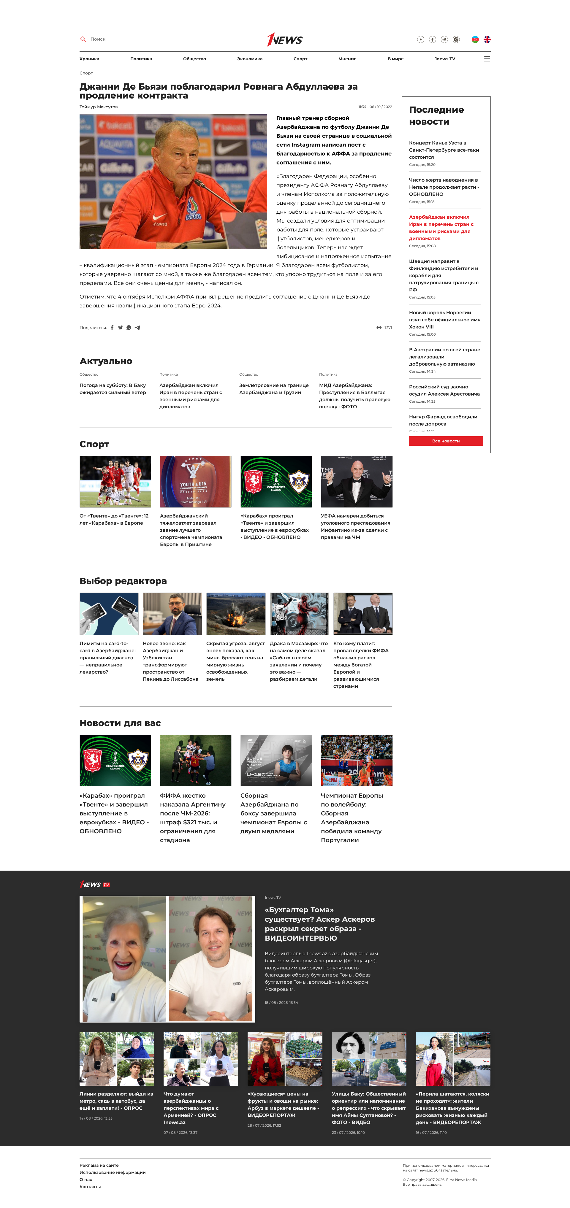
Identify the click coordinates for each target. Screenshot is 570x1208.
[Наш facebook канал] (432, 39)
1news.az (425, 1170)
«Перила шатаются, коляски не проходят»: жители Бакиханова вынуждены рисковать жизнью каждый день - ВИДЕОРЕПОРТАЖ (452, 1108)
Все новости (446, 441)
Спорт (300, 59)
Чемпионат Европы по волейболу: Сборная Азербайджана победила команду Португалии (352, 818)
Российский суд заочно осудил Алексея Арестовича (444, 390)
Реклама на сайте (99, 1165)
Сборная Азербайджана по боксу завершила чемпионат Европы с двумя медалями (273, 813)
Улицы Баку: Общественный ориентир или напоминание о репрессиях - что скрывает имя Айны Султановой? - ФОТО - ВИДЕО (369, 1108)
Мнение (347, 59)
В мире (396, 59)
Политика (141, 59)
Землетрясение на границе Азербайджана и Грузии (274, 388)
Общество (194, 59)
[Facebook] (112, 328)
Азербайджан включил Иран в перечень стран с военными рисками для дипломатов (190, 395)
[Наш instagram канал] (456, 39)
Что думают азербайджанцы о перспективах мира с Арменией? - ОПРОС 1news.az (191, 1108)
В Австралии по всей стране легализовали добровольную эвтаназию (444, 357)
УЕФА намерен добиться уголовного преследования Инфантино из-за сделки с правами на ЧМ (355, 526)
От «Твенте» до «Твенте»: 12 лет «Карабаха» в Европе (114, 519)
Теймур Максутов (99, 106)
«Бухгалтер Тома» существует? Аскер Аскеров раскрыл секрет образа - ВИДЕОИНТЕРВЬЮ (320, 923)
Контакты (90, 1187)
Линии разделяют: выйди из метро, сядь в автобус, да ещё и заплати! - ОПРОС (116, 1101)
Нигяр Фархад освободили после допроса (443, 420)
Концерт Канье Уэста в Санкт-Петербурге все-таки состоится (444, 150)
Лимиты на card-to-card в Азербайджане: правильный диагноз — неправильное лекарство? (108, 658)
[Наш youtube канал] (420, 39)
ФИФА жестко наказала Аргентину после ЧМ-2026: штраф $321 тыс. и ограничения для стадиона (193, 818)
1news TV (445, 59)
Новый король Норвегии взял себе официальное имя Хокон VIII (445, 320)
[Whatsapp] (129, 328)
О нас (86, 1179)
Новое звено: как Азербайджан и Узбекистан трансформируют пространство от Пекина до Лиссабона (171, 661)
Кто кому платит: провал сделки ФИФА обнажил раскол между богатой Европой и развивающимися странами (361, 665)
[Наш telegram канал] (444, 39)
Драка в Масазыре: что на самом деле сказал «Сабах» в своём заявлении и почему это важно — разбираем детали (299, 661)
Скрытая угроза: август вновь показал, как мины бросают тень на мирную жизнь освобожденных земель (235, 661)
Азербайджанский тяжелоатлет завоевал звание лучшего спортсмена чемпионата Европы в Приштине (191, 530)
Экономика (249, 59)
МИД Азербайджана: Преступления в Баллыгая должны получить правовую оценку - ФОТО (354, 395)
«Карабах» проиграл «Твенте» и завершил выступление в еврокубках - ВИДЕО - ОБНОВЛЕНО (274, 526)
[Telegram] (137, 328)
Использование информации (113, 1172)
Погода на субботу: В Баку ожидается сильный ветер (113, 388)
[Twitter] (121, 328)
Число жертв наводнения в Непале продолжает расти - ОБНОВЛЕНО (444, 187)
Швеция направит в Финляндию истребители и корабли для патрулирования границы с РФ (444, 275)
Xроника (89, 59)
